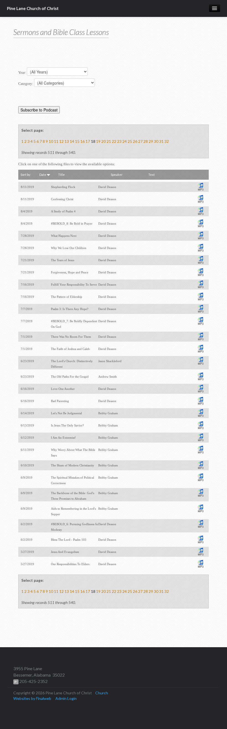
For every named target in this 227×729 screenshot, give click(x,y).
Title (61, 174)
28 (145, 141)
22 (114, 141)
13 (67, 141)
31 (161, 141)
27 (140, 141)
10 (51, 141)
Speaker (117, 174)
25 (130, 141)
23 (119, 141)
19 (98, 141)
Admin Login (66, 698)
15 (77, 141)
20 (103, 141)
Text (151, 174)
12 (61, 141)
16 (82, 141)
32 (166, 141)
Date (43, 174)
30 (156, 141)
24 (124, 141)
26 (135, 141)
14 (72, 141)
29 (151, 141)
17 (88, 141)
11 (56, 141)
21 (109, 141)
